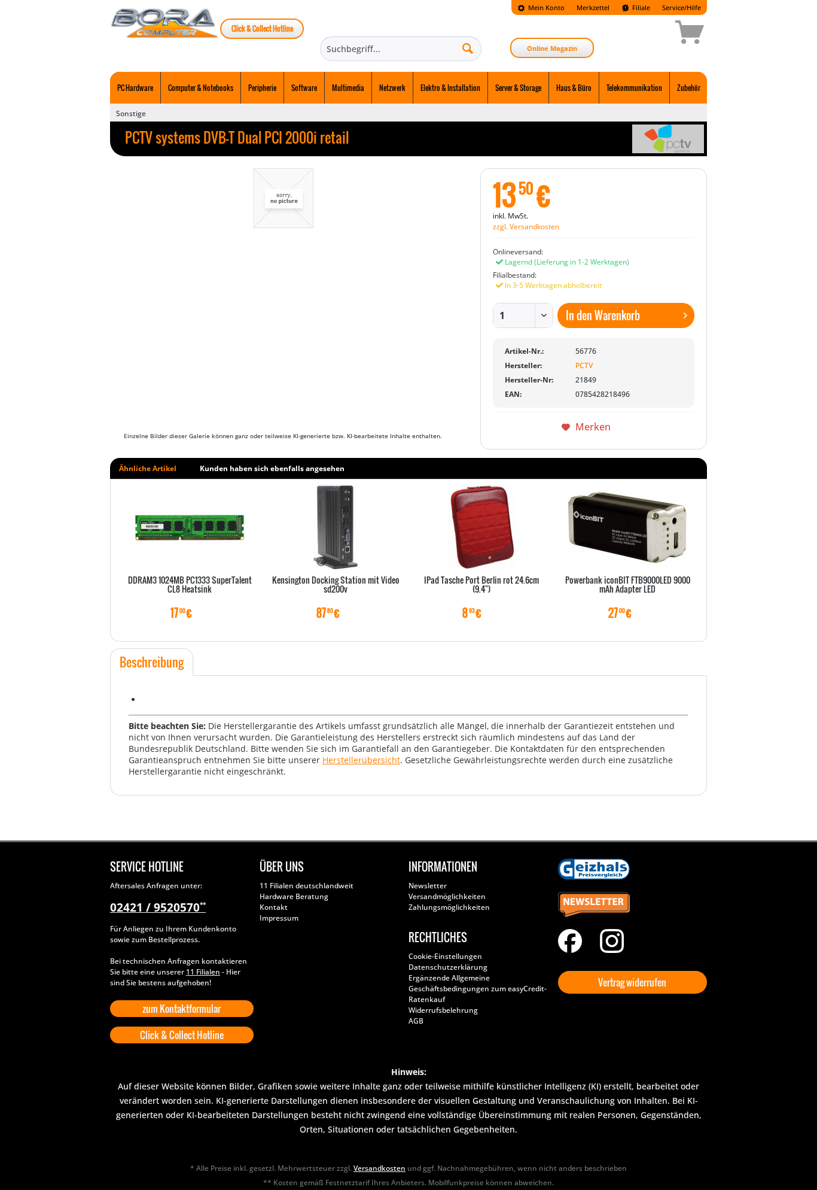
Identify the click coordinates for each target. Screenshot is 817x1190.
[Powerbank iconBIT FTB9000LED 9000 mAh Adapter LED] (627, 527)
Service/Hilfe (681, 7)
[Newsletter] (630, 905)
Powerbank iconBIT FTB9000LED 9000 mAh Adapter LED (627, 585)
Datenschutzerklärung (447, 967)
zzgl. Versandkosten (526, 226)
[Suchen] (467, 48)
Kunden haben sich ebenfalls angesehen (272, 468)
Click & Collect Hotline (262, 28)
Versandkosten (379, 1168)
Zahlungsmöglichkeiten (449, 907)
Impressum (279, 918)
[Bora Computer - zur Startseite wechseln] (165, 34)
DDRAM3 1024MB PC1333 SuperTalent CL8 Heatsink (190, 585)
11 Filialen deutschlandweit (306, 886)
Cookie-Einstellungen (445, 956)
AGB (415, 1021)
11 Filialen (203, 972)
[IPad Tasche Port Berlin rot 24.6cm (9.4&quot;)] (481, 527)
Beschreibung (152, 662)
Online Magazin (552, 48)
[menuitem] (541, 7)
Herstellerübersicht (361, 760)
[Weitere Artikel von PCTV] (668, 139)
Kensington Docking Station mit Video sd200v (336, 585)
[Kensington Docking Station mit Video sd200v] (336, 527)
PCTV (584, 365)
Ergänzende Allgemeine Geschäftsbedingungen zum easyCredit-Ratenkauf (477, 988)
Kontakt (274, 907)
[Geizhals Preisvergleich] (630, 869)
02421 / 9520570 (158, 907)
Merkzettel (593, 7)
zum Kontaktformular (181, 1008)
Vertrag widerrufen (632, 982)
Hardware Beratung (294, 896)
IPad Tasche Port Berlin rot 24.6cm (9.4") (481, 585)
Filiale (640, 7)
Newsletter (427, 886)
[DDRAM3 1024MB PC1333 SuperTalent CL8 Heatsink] (190, 527)
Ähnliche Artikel (147, 468)
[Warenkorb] (647, 34)
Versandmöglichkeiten (447, 896)
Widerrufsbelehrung (443, 1010)
